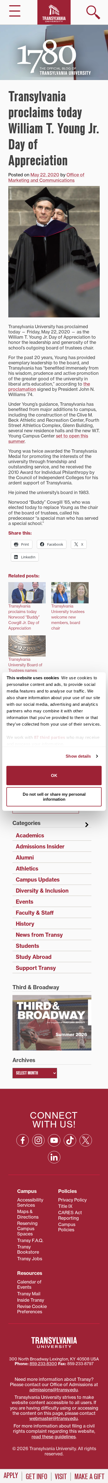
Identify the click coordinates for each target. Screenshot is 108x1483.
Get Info (36, 1477)
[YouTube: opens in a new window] (54, 1140)
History (25, 923)
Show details (78, 756)
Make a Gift (89, 1477)
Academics (30, 835)
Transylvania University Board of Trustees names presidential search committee (25, 670)
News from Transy (39, 935)
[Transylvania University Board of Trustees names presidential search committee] (27, 646)
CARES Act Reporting (70, 1215)
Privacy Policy (72, 1200)
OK (54, 775)
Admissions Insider (40, 846)
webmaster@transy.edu (53, 1418)
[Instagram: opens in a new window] (38, 1140)
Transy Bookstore (28, 1249)
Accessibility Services (30, 1202)
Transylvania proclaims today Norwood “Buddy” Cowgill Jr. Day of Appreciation (24, 617)
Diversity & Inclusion (42, 890)
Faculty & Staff (35, 912)
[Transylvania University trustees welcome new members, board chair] (70, 592)
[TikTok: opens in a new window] (70, 1140)
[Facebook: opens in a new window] (22, 1140)
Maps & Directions (27, 1214)
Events (24, 901)
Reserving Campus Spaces (27, 1229)
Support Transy (36, 968)
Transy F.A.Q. (30, 1240)
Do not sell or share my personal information (54, 797)
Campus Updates (38, 879)
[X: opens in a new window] (85, 1140)
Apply (11, 1476)
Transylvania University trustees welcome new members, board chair (67, 617)
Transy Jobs (29, 1258)
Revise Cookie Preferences (32, 1309)
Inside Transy (30, 1300)
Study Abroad (34, 957)
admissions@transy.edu (53, 1389)
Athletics (27, 868)
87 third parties (49, 737)
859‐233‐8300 (43, 1363)
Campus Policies (66, 1227)
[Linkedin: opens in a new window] (54, 1157)
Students (27, 946)
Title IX (65, 1206)
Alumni (25, 857)
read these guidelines (54, 1436)
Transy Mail (28, 1293)
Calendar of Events (29, 1284)
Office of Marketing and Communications (46, 177)
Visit (61, 1477)
